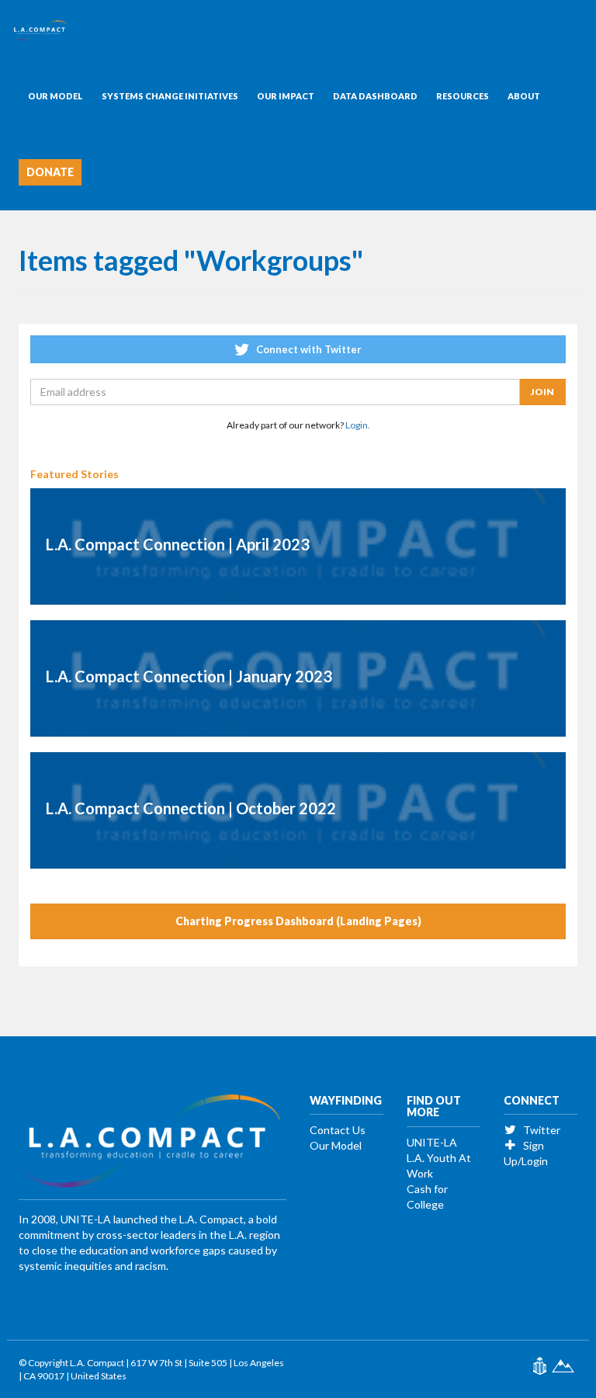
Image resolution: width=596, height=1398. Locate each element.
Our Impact (285, 96)
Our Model (55, 96)
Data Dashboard (375, 96)
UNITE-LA (432, 1142)
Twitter (540, 1129)
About (524, 96)
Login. (357, 425)
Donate (50, 172)
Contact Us (338, 1129)
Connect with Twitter (308, 349)
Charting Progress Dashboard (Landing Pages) (298, 921)
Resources (462, 96)
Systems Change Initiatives (170, 96)
